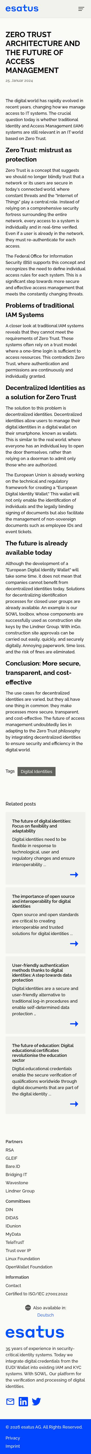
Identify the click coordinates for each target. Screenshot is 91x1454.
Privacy (13, 1438)
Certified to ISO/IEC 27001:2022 (37, 1293)
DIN (9, 1209)
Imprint (13, 1446)
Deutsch (45, 1315)
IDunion (13, 1226)
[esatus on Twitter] (36, 1402)
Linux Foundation (23, 1258)
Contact (13, 1285)
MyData (13, 1234)
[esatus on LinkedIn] (23, 1402)
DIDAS (12, 1217)
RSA (10, 1150)
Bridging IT (16, 1174)
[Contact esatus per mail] (10, 1402)
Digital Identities (36, 771)
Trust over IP (18, 1250)
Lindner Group (20, 1190)
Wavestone (17, 1182)
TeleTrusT (15, 1242)
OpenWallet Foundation (29, 1266)
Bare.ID (13, 1166)
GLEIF (12, 1158)
